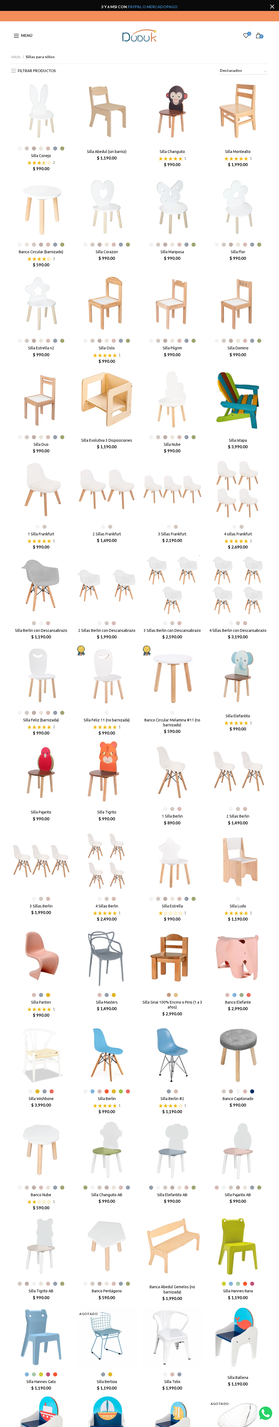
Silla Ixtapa (238, 440)
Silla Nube (172, 444)
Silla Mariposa (172, 252)
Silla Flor (238, 252)
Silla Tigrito (106, 812)
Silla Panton (41, 1002)
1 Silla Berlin (172, 816)
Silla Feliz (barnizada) (41, 720)
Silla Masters (107, 1002)
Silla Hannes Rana (238, 1291)
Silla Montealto (238, 151)
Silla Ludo (238, 906)
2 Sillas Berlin (237, 816)
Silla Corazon (107, 252)
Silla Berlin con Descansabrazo (41, 630)
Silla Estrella (172, 906)
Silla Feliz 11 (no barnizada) (107, 720)
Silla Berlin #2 (172, 1098)
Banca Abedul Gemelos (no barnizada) (172, 1289)
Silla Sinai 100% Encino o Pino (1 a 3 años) (172, 1004)
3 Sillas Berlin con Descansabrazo (172, 630)
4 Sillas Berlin (106, 906)
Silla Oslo (107, 348)
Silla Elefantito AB (172, 1195)
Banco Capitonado (238, 1098)
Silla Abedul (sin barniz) (106, 151)
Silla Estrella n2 (41, 348)
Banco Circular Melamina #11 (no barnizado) (172, 722)
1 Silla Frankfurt (41, 534)
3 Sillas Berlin (41, 906)
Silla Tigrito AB (41, 1291)
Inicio (16, 56)
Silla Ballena (238, 1377)
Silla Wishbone (41, 1098)
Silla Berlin (107, 1098)
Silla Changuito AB (106, 1195)
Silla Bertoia (107, 1381)
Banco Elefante (238, 1002)
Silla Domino (238, 348)
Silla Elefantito (238, 716)
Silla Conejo (41, 156)
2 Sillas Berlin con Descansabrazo (106, 630)
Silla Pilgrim (172, 348)
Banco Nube (41, 1195)
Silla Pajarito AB (238, 1195)
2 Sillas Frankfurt (107, 534)
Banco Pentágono (107, 1291)
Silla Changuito (172, 151)
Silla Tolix (172, 1381)
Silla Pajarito (41, 812)
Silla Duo (41, 444)
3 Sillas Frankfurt (172, 534)
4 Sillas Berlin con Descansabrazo (237, 630)
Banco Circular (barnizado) (41, 252)
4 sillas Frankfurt (238, 534)
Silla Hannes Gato (41, 1381)
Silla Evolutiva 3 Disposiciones (106, 440)
